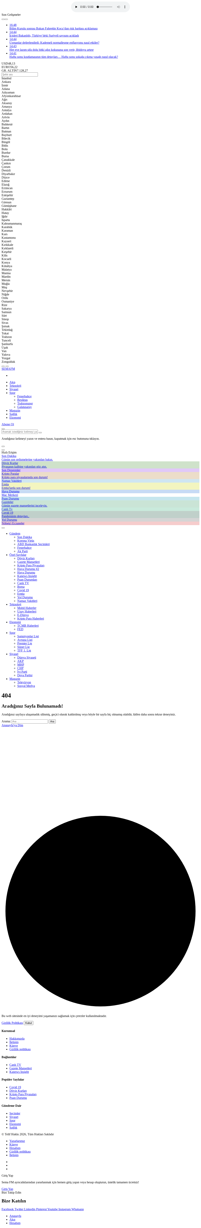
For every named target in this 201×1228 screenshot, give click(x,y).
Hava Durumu (26, 572)
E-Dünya (23, 615)
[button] (3, 446)
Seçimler (14, 1113)
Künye (13, 1045)
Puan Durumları (27, 579)
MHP (20, 664)
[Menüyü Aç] (7, 366)
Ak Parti (22, 551)
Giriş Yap (7, 1189)
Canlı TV (23, 583)
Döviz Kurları (26, 558)
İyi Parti (22, 671)
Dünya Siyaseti (26, 657)
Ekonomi (15, 417)
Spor (12, 392)
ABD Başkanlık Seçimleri (33, 544)
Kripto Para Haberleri (30, 618)
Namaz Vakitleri (27, 600)
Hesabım (14, 1148)
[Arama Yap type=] (40, 432)
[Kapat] (3, 450)
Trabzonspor (25, 403)
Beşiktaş (22, 400)
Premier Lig (24, 643)
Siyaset (13, 389)
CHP (20, 668)
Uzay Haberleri (26, 611)
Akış (12, 382)
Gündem (14, 533)
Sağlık (13, 414)
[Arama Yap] (3, 428)
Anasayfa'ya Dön (12, 725)
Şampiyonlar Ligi (28, 636)
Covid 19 (23, 590)
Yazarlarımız (17, 1141)
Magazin (14, 410)
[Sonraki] (6, 19)
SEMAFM (8, 368)
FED (20, 629)
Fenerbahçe (24, 396)
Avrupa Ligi (24, 639)
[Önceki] (3, 19)
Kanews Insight (27, 576)
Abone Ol (8, 424)
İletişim (13, 1042)
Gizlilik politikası (20, 1049)
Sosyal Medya (26, 686)
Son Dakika (24, 537)
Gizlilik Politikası (12, 1022)
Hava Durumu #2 (28, 569)
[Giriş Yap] (3, 527)
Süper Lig (23, 647)
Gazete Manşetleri (28, 562)
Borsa (21, 586)
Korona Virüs (25, 540)
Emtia (21, 593)
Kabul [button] (28, 1023)
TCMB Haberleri (28, 625)
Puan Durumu (18, 1097)
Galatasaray (24, 407)
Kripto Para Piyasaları (30, 565)
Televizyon (24, 682)
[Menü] (3, 366)
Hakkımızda (17, 1038)
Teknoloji (15, 385)
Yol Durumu (25, 597)
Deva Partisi (24, 675)
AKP (20, 661)
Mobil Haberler (26, 608)
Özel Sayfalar (17, 554)
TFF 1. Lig (24, 650)
